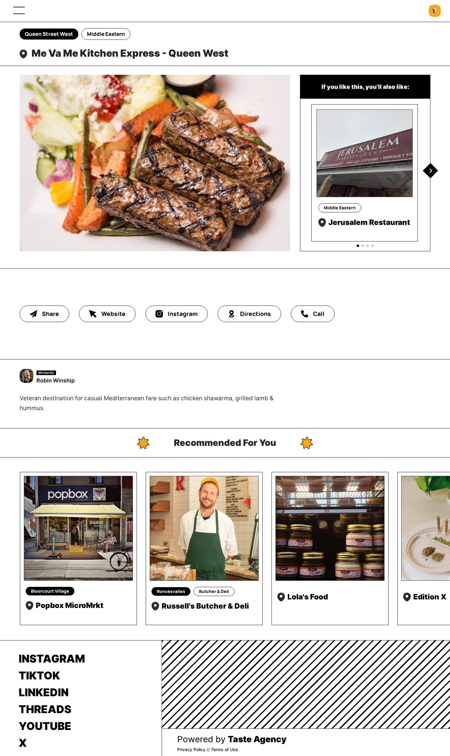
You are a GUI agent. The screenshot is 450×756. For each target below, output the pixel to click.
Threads (45, 709)
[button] (430, 170)
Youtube (45, 726)
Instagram (52, 658)
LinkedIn (44, 692)
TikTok (39, 675)
